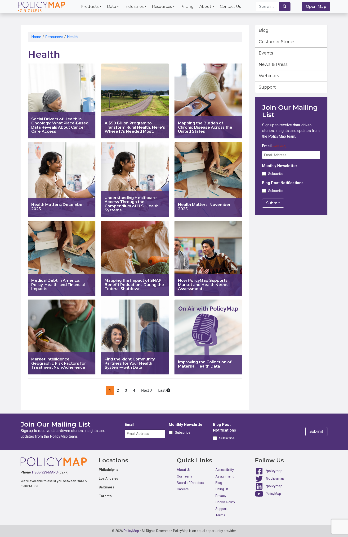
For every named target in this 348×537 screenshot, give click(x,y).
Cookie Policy (225, 502)
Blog (263, 30)
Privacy (220, 496)
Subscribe (276, 174)
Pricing (187, 6)
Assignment (224, 476)
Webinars (269, 75)
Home (36, 37)
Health (72, 37)
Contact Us (230, 6)
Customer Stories (277, 41)
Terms (220, 515)
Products (89, 6)
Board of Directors (190, 483)
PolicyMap (273, 494)
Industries (134, 6)
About (205, 6)
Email (274, 146)
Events (266, 53)
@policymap (275, 478)
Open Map (316, 6)
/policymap (274, 471)
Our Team (184, 476)
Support (267, 87)
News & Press (273, 64)
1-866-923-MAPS (44, 472)
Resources (162, 6)
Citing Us (221, 489)
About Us (184, 470)
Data (111, 6)
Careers (183, 489)
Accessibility (224, 470)
